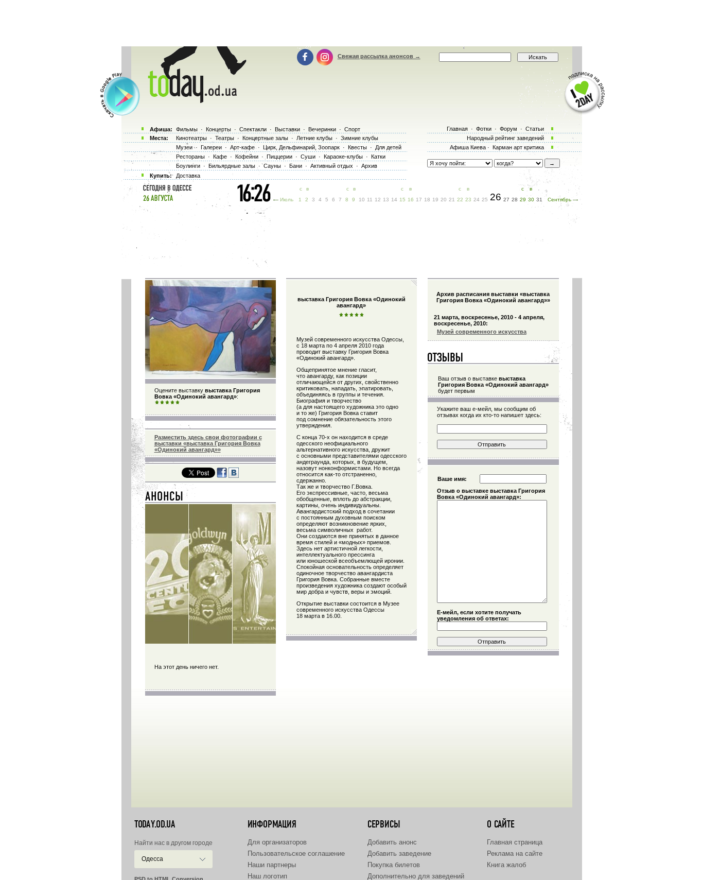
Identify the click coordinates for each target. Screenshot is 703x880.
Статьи (534, 129)
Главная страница (514, 842)
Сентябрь (559, 199)
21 (452, 199)
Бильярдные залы (231, 166)
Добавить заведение (399, 853)
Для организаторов (277, 842)
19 (435, 199)
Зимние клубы (359, 138)
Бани (295, 166)
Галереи (211, 147)
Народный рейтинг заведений (505, 138)
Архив (369, 166)
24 (476, 199)
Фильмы (187, 129)
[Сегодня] (164, 498)
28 (515, 199)
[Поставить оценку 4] (172, 403)
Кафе (220, 156)
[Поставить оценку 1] (157, 403)
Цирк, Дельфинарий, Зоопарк (301, 147)
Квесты (357, 147)
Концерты (218, 129)
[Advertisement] (351, 23)
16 (411, 199)
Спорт (352, 129)
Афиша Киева (468, 147)
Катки (378, 156)
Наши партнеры (272, 865)
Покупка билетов (393, 865)
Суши (308, 156)
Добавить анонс (392, 842)
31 (539, 199)
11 (370, 199)
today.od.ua (154, 824)
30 (531, 199)
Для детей (388, 147)
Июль (286, 199)
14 (394, 199)
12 (378, 199)
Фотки (483, 129)
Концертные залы (265, 138)
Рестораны (190, 156)
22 (460, 199)
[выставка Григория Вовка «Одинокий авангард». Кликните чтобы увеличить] (210, 376)
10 (362, 199)
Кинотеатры (191, 138)
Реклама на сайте (514, 853)
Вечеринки (322, 129)
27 (506, 199)
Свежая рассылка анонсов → (379, 56)
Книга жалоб (506, 865)
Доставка (188, 175)
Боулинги (188, 166)
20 (444, 199)
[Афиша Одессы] (192, 100)
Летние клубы (314, 138)
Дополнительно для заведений (415, 876)
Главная (457, 129)
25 (485, 199)
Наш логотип (267, 876)
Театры (224, 138)
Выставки (287, 129)
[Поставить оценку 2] (162, 403)
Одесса (152, 858)
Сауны (272, 166)
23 (468, 199)
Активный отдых (331, 166)
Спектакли (253, 129)
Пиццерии (279, 156)
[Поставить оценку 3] (167, 403)
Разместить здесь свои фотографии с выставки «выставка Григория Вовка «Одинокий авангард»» (208, 443)
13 (386, 199)
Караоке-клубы (343, 156)
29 (523, 199)
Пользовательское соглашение (296, 853)
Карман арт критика (518, 147)
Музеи (184, 147)
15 (402, 199)
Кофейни (246, 156)
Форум (508, 129)
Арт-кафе (242, 147)
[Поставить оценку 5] (177, 403)
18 (427, 199)
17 (419, 199)
